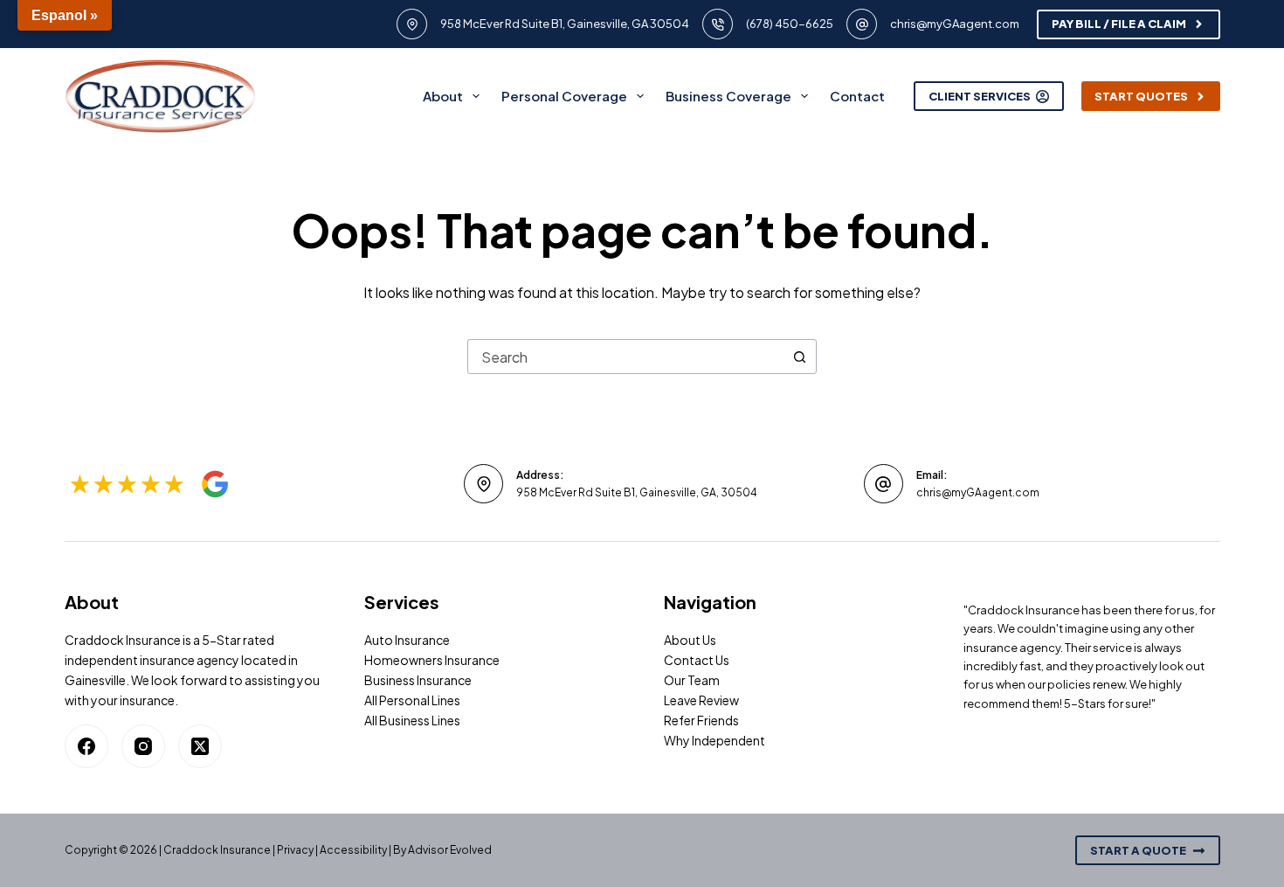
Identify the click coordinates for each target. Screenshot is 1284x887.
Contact (857, 95)
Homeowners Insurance (432, 660)
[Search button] (799, 356)
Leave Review (701, 700)
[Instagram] (143, 746)
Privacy (295, 849)
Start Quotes (1141, 96)
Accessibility (353, 849)
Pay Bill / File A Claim (1119, 24)
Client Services (979, 96)
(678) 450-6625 (789, 24)
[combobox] (625, 356)
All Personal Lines (412, 700)
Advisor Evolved (450, 849)
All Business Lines (412, 720)
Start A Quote (1138, 850)
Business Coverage (728, 95)
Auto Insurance (407, 640)
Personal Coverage (564, 95)
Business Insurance (418, 680)
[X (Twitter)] (200, 746)
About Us (690, 640)
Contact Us (696, 660)
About (443, 95)
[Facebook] (86, 746)
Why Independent (714, 740)
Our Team (692, 680)
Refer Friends (701, 720)
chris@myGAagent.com (954, 24)
